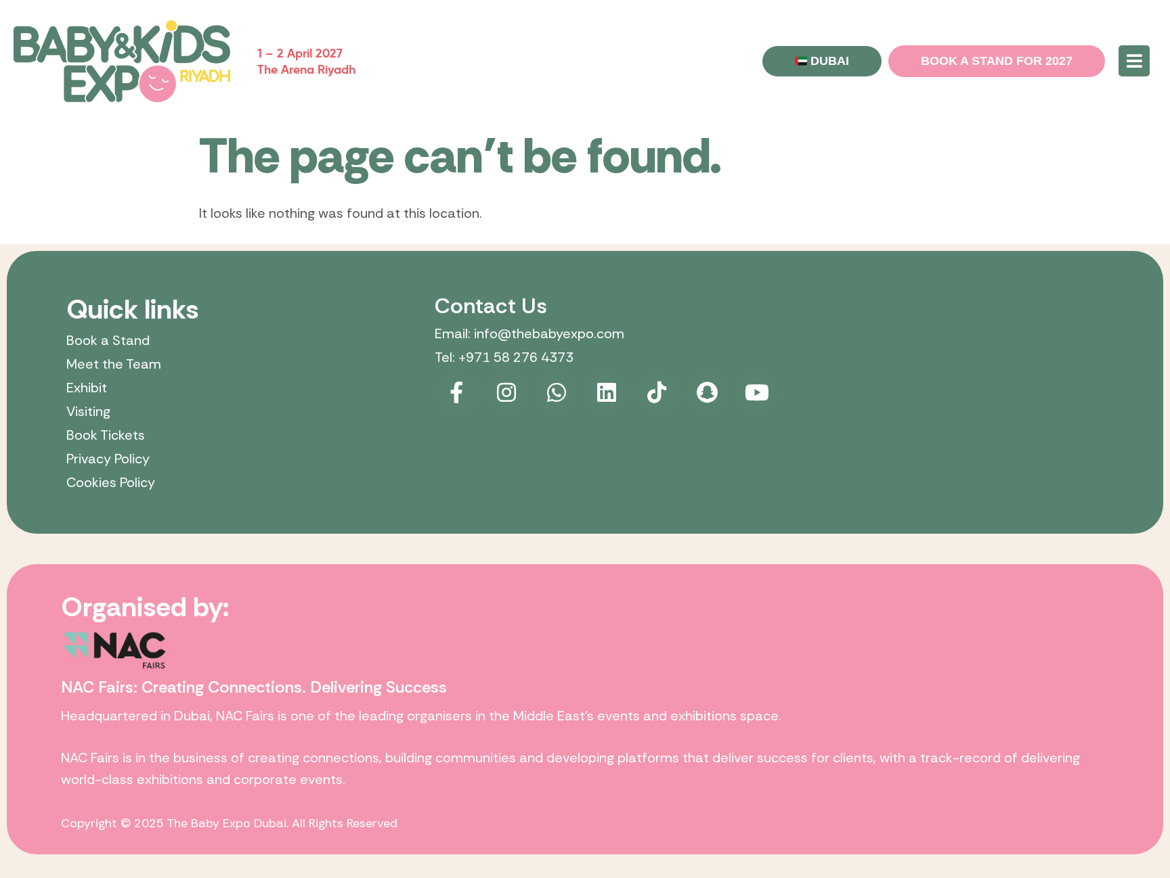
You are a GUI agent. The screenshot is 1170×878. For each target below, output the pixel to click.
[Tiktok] (656, 392)
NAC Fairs (245, 715)
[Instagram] (506, 392)
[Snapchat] (707, 392)
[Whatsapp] (556, 392)
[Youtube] (757, 392)
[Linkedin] (606, 392)
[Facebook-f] (456, 392)
